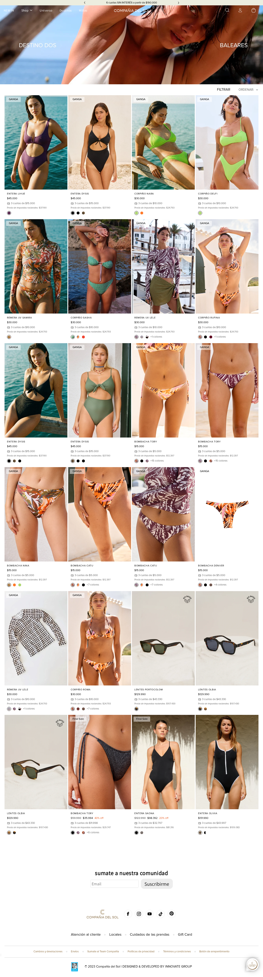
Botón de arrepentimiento (214, 951)
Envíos (75, 951)
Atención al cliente (86, 934)
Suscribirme (156, 884)
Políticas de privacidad (141, 951)
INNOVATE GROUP (178, 967)
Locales (115, 934)
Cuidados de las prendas (149, 934)
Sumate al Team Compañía (103, 951)
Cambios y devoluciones (47, 951)
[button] (227, 10)
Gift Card (185, 934)
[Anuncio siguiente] (178, 2)
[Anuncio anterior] (84, 2)
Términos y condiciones (177, 951)
